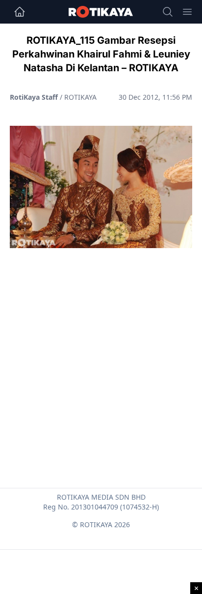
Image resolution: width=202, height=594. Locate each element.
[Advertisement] (101, 344)
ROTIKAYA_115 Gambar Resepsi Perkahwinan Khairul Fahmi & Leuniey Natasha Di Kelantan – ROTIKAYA (101, 54)
